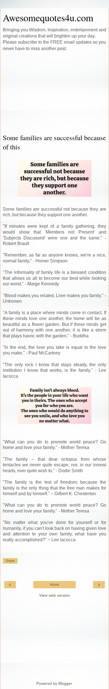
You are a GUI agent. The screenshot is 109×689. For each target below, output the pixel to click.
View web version (54, 595)
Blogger (65, 683)
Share (10, 561)
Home (54, 585)
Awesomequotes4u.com (48, 17)
